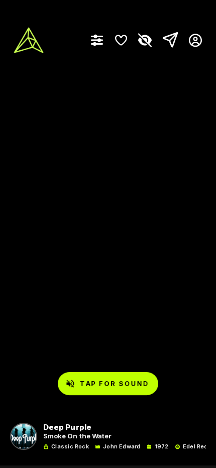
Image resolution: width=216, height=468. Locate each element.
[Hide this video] (145, 40)
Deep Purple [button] (67, 427)
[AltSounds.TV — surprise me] (29, 40)
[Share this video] (168, 40)
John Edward (121, 446)
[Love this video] (121, 40)
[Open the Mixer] (97, 40)
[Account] (191, 40)
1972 (162, 446)
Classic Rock (70, 446)
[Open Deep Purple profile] (23, 436)
